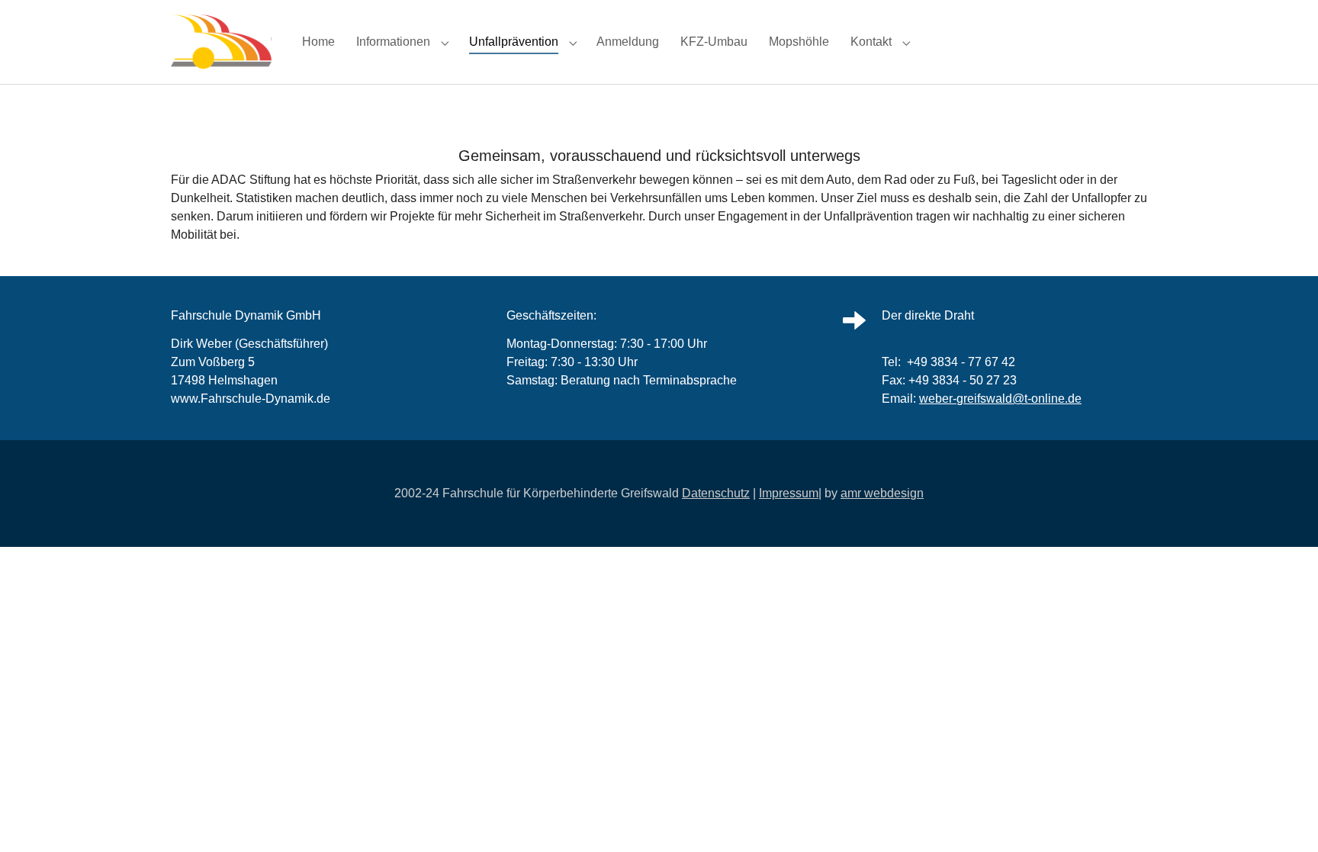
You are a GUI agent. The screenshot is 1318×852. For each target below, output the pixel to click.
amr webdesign (882, 493)
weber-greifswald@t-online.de (1000, 398)
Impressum (788, 493)
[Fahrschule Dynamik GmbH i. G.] (221, 41)
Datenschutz (716, 493)
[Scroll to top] (1284, 818)
